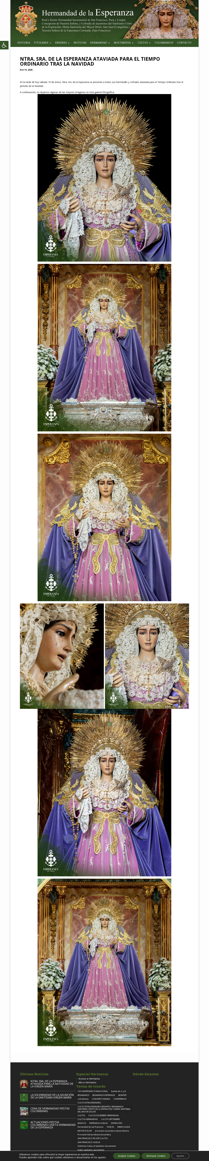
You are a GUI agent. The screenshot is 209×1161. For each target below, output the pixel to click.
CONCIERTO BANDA (101, 1099)
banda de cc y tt (118, 1091)
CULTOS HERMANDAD (88, 1119)
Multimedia (122, 43)
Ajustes (180, 1155)
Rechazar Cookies (155, 1155)
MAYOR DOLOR (85, 1130)
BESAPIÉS (122, 1095)
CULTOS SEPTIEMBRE (110, 1119)
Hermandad (98, 43)
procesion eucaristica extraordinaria (112, 1130)
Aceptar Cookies (126, 1155)
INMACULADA (123, 1127)
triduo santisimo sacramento (91, 1150)
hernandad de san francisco (91, 1127)
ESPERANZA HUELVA (98, 1123)
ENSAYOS (82, 1123)
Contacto (184, 43)
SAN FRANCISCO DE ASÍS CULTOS (93, 1138)
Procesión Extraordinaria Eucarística (94, 1134)
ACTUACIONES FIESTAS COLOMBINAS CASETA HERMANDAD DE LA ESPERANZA (53, 1124)
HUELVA (110, 1127)
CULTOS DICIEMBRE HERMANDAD (103, 1115)
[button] (4, 45)
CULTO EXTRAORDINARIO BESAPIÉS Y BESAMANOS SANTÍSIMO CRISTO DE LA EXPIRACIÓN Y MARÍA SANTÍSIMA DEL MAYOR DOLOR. (104, 1109)
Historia (23, 43)
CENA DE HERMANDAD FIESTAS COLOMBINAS (50, 1110)
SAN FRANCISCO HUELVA (89, 1142)
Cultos (143, 43)
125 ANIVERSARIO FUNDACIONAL (93, 1091)
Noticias (80, 43)
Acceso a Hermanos (89, 1078)
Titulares (41, 43)
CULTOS (81, 1115)
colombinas (83, 1099)
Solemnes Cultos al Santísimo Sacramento (97, 1146)
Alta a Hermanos (87, 1082)
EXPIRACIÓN (116, 1123)
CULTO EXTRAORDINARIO (89, 1102)
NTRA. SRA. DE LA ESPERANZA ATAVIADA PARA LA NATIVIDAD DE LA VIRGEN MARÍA (52, 1083)
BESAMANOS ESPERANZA (103, 1095)
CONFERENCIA (120, 1099)
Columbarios (164, 43)
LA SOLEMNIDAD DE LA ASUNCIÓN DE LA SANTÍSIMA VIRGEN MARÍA (52, 1096)
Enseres (61, 43)
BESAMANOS (83, 1095)
